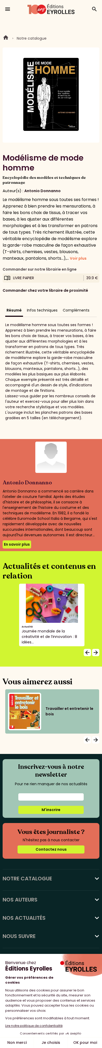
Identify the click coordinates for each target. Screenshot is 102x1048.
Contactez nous (51, 849)
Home (6, 38)
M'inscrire (51, 809)
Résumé (14, 310)
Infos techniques (42, 310)
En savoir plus (17, 544)
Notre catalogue (32, 38)
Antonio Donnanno (42, 190)
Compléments (76, 310)
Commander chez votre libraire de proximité (45, 290)
